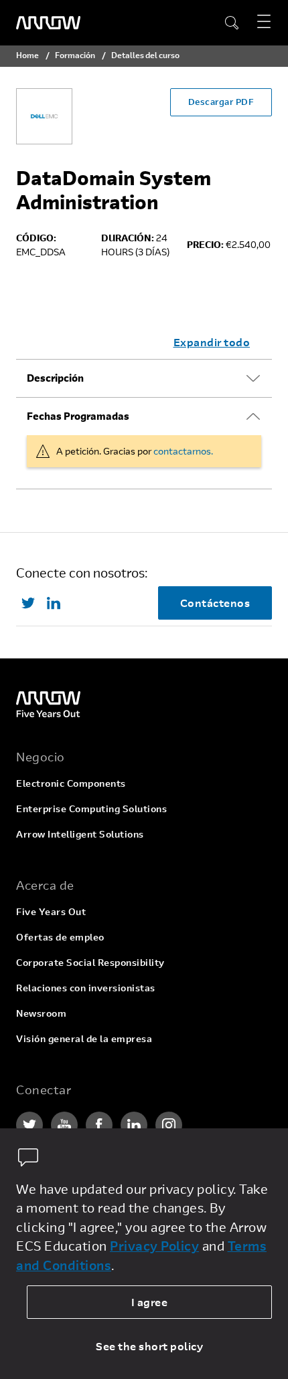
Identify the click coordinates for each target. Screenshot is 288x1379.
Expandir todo (211, 342)
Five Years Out (51, 911)
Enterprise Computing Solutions (91, 808)
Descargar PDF (221, 102)
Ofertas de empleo (60, 936)
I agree (149, 1302)
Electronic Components (71, 783)
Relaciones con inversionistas (85, 987)
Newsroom (41, 1013)
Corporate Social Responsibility (90, 962)
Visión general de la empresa (84, 1038)
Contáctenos (215, 603)
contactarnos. (183, 451)
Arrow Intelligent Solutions (80, 834)
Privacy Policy (154, 1245)
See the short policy (149, 1346)
